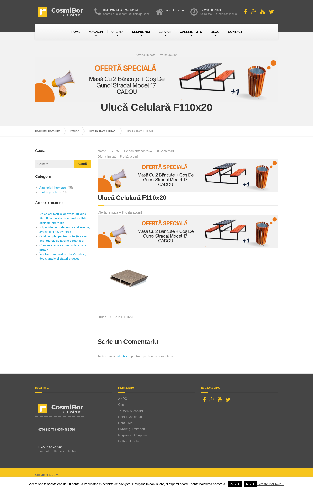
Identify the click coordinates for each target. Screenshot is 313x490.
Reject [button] (250, 484)
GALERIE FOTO (191, 31)
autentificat (123, 356)
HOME (75, 31)
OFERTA (117, 31)
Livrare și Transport (131, 429)
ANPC (122, 398)
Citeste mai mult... (270, 484)
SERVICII (165, 31)
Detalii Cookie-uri (130, 417)
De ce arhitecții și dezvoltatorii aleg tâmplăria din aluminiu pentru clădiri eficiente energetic (63, 218)
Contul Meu (126, 423)
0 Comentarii (165, 151)
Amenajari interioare (53, 187)
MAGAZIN (96, 31)
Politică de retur (129, 441)
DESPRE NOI (141, 31)
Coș (121, 404)
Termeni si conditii (130, 411)
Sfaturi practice (49, 192)
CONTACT (235, 31)
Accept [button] (234, 484)
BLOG (215, 31)
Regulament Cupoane (133, 435)
